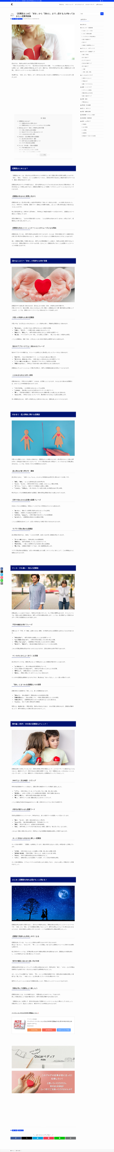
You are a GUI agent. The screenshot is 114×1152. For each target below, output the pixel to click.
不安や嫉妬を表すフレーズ (28, 147)
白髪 (84, 69)
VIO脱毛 (84, 124)
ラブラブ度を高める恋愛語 (28, 143)
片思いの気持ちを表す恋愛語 (29, 130)
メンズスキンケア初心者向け (89, 36)
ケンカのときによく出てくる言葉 (30, 149)
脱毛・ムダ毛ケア (86, 121)
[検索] (103, 1)
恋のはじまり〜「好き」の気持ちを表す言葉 (31, 127)
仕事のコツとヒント (87, 78)
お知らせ (84, 24)
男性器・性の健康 (86, 105)
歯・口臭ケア (85, 57)
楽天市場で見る (49, 1029)
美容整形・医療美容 (87, 118)
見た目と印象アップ (87, 63)
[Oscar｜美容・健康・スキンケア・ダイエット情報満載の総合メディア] (12, 4)
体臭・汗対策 (85, 54)
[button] (15, 1138)
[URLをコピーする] (70, 1138)
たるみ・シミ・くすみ (87, 30)
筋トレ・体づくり (86, 108)
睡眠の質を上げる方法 (87, 93)
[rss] (100, 1)
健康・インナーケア (87, 87)
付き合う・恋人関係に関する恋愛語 (29, 136)
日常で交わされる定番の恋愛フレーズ (31, 141)
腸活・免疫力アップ (87, 96)
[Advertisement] (43, 99)
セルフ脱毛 (84, 127)
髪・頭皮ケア (85, 66)
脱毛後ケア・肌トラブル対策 (89, 135)
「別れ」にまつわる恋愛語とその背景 (31, 151)
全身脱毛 (84, 133)
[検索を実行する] (102, 13)
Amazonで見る (34, 1029)
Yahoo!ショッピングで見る (63, 1029)
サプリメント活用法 (87, 90)
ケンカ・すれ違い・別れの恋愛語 (28, 145)
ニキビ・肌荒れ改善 (87, 33)
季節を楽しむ (85, 102)
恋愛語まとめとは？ (24, 121)
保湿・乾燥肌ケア (86, 39)
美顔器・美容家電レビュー (88, 45)
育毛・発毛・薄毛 (87, 72)
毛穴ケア (84, 42)
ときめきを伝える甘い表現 (28, 134)
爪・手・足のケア (86, 60)
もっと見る (43, 154)
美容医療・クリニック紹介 (88, 114)
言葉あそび (20, 18)
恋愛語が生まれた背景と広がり (29, 123)
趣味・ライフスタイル (87, 84)
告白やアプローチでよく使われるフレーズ (32, 132)
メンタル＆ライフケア (87, 75)
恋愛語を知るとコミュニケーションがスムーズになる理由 (36, 125)
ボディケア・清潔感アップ (88, 51)
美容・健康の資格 (86, 111)
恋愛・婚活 (14, 18)
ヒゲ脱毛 (84, 130)
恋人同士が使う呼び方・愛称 (29, 138)
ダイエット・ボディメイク (88, 48)
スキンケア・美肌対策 (87, 27)
